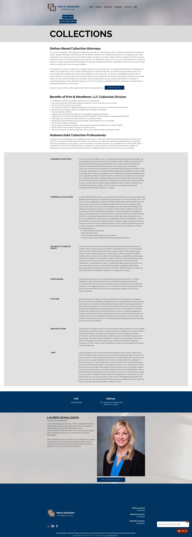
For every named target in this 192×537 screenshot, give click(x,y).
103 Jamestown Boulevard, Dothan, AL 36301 (111, 403)
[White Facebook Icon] (57, 526)
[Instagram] (48, 526)
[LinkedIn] (52, 526)
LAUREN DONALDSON (63, 417)
